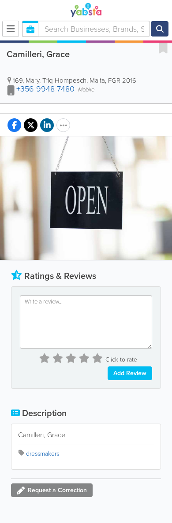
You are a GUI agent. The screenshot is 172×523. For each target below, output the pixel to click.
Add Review (129, 373)
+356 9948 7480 (45, 89)
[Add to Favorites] (163, 47)
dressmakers (42, 453)
